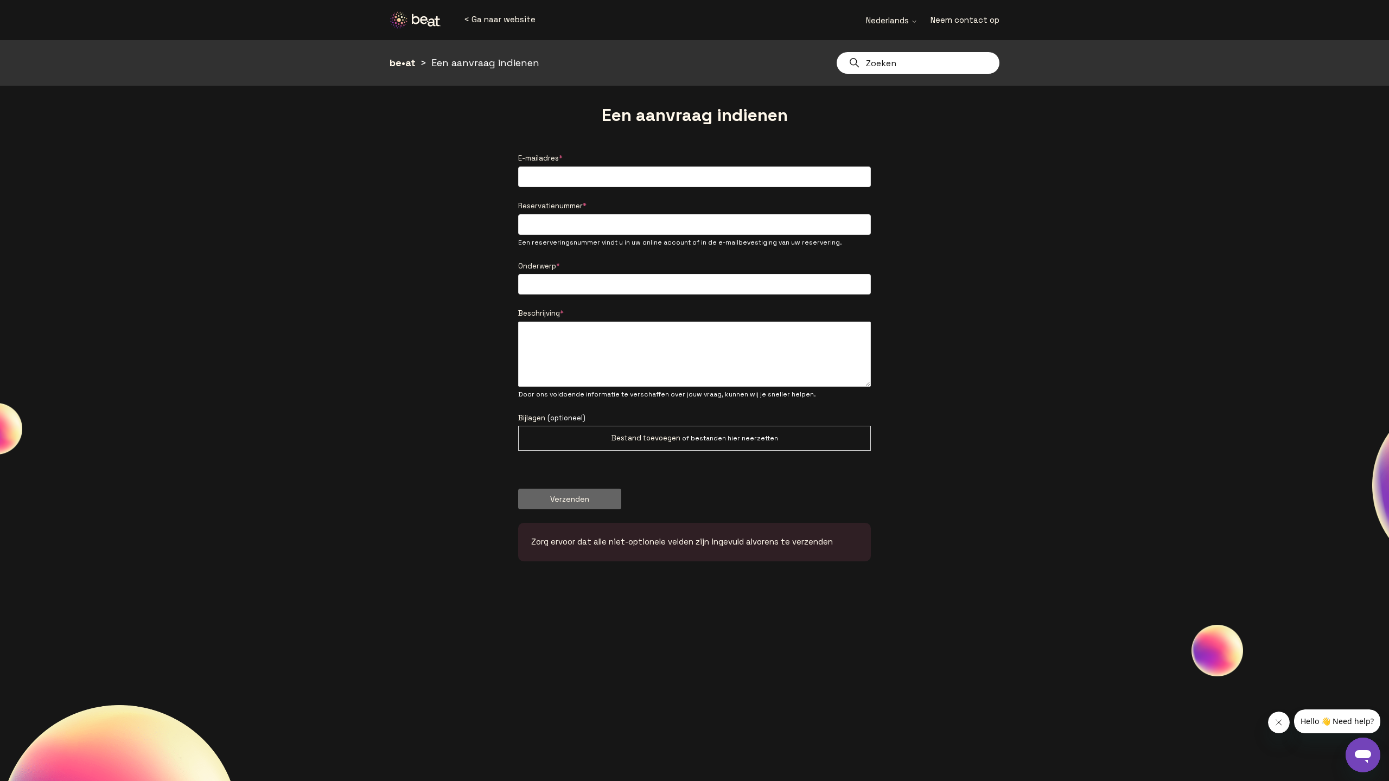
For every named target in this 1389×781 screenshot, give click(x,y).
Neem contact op (965, 20)
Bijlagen (551, 417)
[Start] (419, 20)
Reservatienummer (550, 205)
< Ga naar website (500, 19)
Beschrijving (539, 313)
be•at (403, 62)
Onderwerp (537, 266)
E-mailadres (538, 158)
